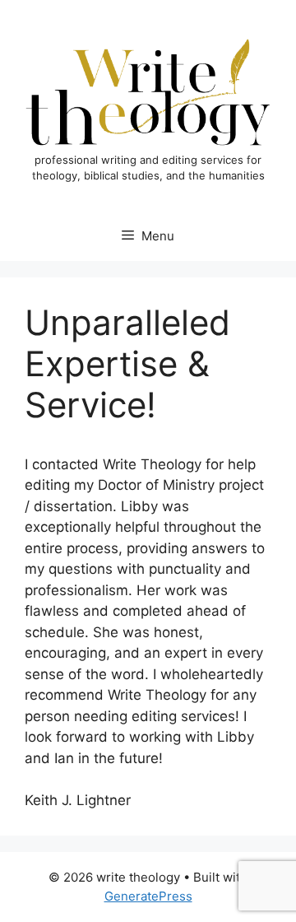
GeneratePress (148, 896)
